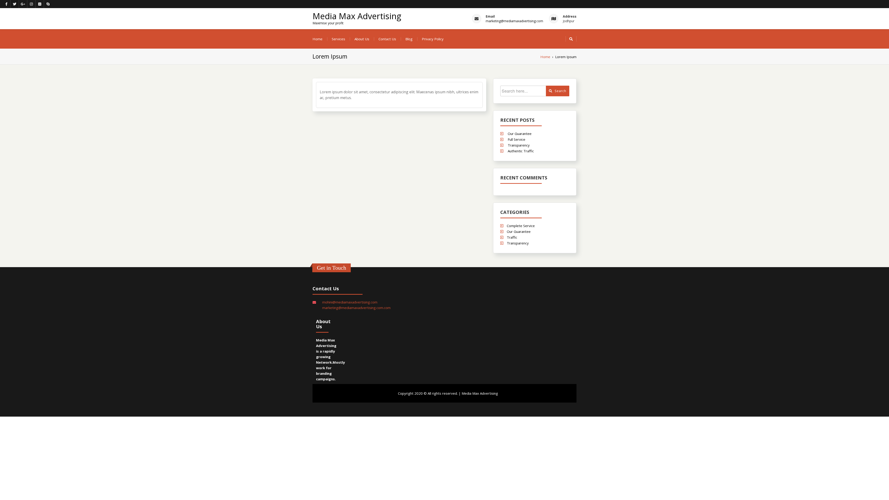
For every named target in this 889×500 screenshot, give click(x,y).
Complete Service (521, 225)
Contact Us (387, 39)
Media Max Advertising (357, 16)
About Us (361, 39)
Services (338, 39)
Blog (409, 39)
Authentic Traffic (521, 151)
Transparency (519, 145)
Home (317, 39)
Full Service (516, 139)
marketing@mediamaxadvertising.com (514, 21)
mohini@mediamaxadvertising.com (349, 302)
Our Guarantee (520, 133)
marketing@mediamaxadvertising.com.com (356, 307)
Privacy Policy (433, 39)
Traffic (512, 237)
